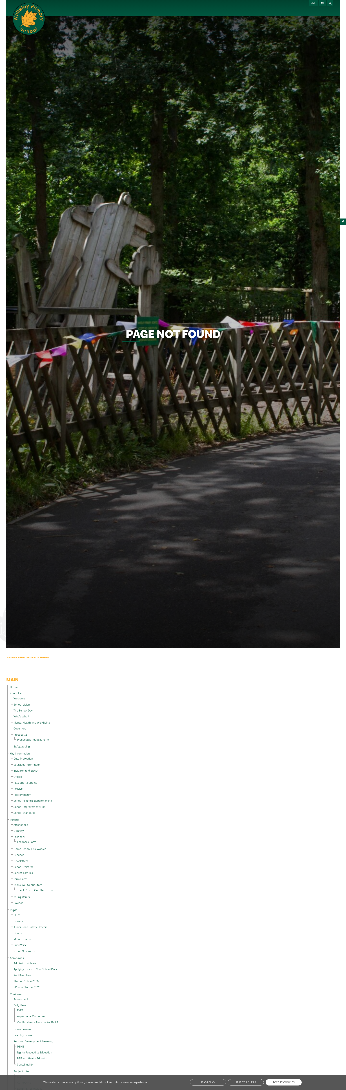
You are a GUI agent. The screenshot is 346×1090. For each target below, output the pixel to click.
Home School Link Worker (30, 849)
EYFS (20, 1010)
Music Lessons (22, 939)
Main (313, 3)
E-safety (19, 830)
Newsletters (21, 861)
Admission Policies (25, 963)
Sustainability (25, 1064)
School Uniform (23, 867)
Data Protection (23, 758)
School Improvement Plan (30, 807)
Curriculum (16, 994)
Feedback (19, 837)
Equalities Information (27, 764)
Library (18, 933)
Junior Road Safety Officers (30, 927)
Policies (18, 788)
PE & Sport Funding (25, 782)
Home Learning (23, 1029)
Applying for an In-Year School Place (36, 969)
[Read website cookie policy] (208, 1082)
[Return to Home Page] (29, 19)
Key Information (20, 753)
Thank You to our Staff (28, 885)
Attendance (21, 824)
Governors (20, 728)
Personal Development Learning (33, 1041)
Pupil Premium (22, 794)
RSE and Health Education (33, 1058)
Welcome (19, 698)
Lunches (19, 855)
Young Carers (22, 897)
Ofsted (18, 776)
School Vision (22, 704)
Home (13, 687)
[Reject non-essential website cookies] (246, 1082)
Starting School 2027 (26, 981)
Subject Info (21, 1071)
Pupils (13, 910)
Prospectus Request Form (33, 739)
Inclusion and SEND (25, 770)
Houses (18, 921)
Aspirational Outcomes (31, 1016)
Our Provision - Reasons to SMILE (37, 1022)
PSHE (20, 1046)
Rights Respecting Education (34, 1052)
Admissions (17, 958)
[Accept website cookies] (284, 1082)
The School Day (23, 710)
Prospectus (20, 734)
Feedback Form (26, 842)
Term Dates (20, 879)
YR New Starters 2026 (27, 987)
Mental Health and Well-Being (32, 722)
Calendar (19, 903)
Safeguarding (22, 746)
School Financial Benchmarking (33, 800)
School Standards (24, 812)
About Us (15, 693)
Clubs (17, 915)
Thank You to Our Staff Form (35, 890)
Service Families (23, 873)
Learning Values (23, 1035)
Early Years (20, 1005)
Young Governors (24, 951)
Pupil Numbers (23, 975)
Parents (14, 819)
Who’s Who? (21, 716)
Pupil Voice (20, 945)
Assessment (21, 999)
